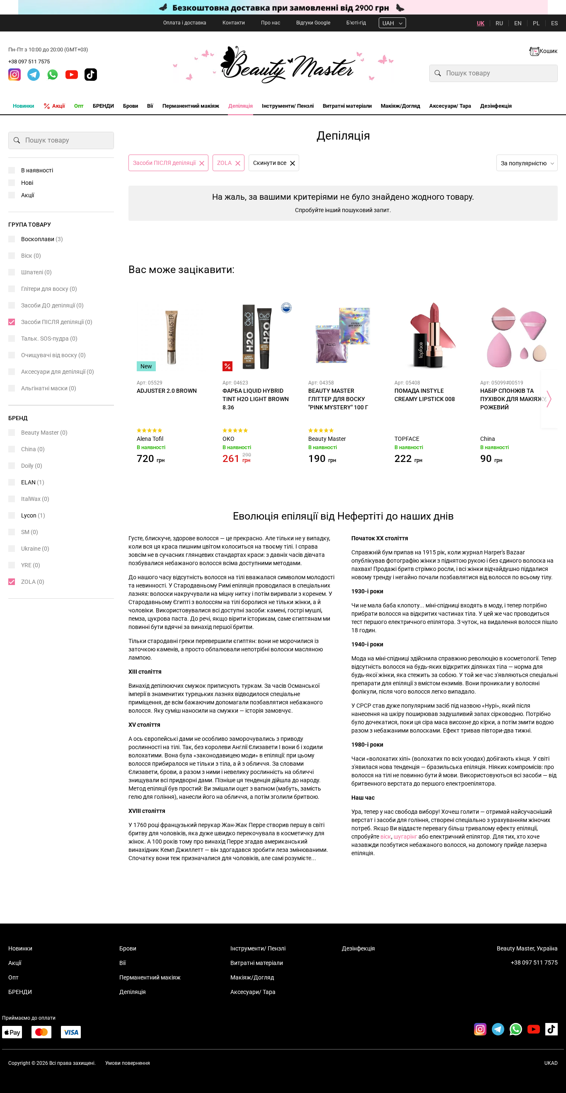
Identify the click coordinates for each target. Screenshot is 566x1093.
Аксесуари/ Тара (253, 992)
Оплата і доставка (184, 23)
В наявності (37, 170)
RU (499, 23)
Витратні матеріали (256, 963)
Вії (122, 963)
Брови (127, 948)
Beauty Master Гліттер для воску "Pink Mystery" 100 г (338, 399)
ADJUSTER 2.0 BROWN (167, 390)
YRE (30, 565)
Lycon (33, 515)
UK (480, 23)
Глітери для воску (49, 288)
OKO (229, 438)
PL (536, 23)
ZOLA (32, 581)
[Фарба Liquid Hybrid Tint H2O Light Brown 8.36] (257, 336)
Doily (31, 465)
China (487, 438)
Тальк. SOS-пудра (49, 338)
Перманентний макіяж (150, 977)
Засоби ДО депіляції (52, 305)
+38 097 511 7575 (29, 61)
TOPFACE (406, 438)
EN (518, 23)
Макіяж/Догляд (252, 977)
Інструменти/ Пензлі (257, 948)
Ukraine (35, 548)
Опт (13, 977)
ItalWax (35, 499)
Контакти (234, 23)
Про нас (270, 23)
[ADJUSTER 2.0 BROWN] (171, 336)
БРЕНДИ (20, 992)
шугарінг (405, 836)
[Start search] (438, 73)
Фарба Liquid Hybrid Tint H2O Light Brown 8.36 (256, 399)
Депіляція (132, 992)
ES (554, 23)
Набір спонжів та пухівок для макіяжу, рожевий (513, 399)
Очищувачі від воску (53, 355)
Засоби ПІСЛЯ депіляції (56, 322)
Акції (27, 195)
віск (385, 836)
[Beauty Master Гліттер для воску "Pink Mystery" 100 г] (342, 336)
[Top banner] (283, 7)
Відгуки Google (313, 23)
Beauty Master (327, 438)
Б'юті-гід (356, 23)
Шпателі (36, 272)
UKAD (551, 1063)
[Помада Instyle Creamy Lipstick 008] (429, 336)
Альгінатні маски (48, 388)
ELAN (32, 482)
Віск (31, 255)
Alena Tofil (150, 438)
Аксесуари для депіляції (57, 371)
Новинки (20, 948)
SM (29, 532)
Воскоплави (42, 239)
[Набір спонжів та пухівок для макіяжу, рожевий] (514, 336)
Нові (27, 182)
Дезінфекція (358, 948)
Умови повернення (127, 1063)
